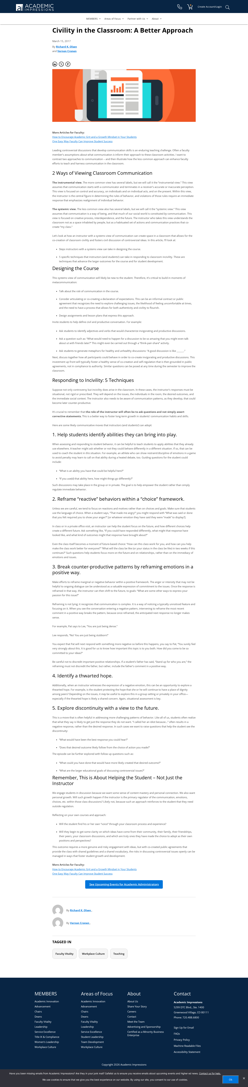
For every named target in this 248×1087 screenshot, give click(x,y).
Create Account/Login (210, 6)
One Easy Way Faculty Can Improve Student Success (82, 141)
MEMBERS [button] (92, 18)
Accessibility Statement (187, 1052)
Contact (131, 1016)
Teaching (118, 953)
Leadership (41, 1026)
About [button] (155, 18)
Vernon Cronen (67, 51)
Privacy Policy (182, 1039)
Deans (38, 1016)
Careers (131, 1011)
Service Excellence (45, 1031)
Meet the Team (136, 1021)
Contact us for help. (210, 1073)
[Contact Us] (179, 6)
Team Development (92, 1042)
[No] (243, 1078)
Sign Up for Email (184, 1027)
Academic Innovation (47, 1001)
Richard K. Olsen (66, 46)
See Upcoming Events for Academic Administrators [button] (124, 884)
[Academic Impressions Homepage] (35, 8)
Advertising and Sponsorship (144, 1026)
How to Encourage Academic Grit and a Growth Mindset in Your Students (94, 137)
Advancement (42, 1006)
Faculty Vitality (64, 953)
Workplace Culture (93, 953)
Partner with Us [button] (136, 18)
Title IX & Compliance (47, 1037)
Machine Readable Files (187, 1045)
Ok (230, 1079)
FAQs (177, 1033)
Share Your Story (137, 1006)
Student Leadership (92, 1037)
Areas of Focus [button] (112, 18)
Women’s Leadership (47, 1042)
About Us (132, 1001)
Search (227, 7)
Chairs (38, 1011)
